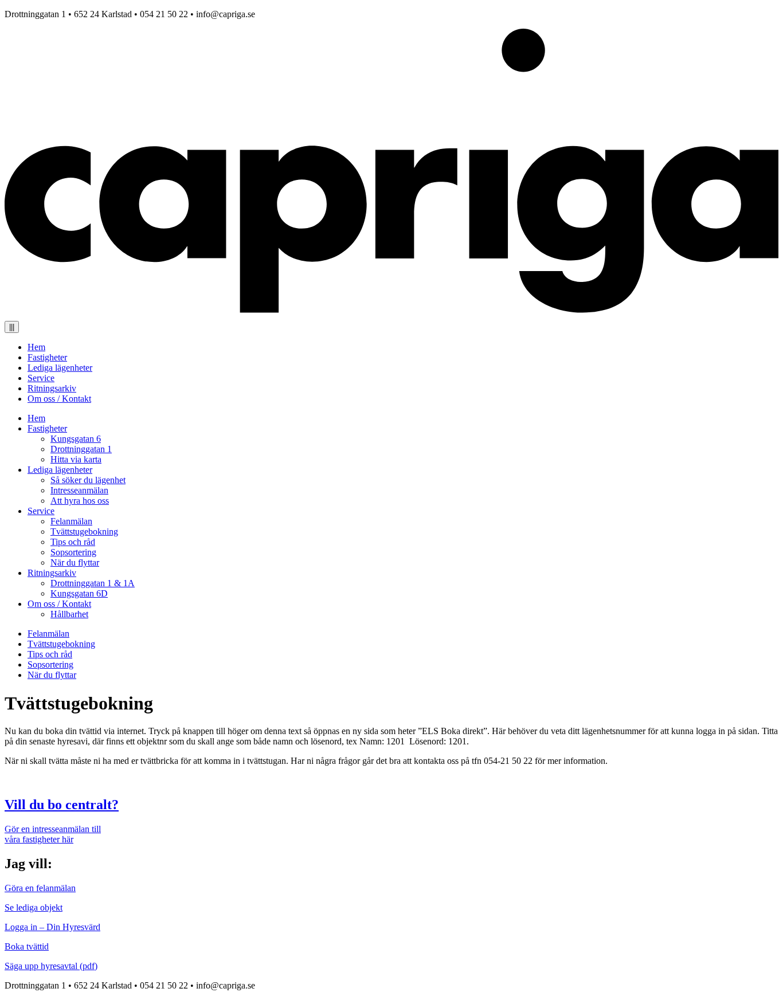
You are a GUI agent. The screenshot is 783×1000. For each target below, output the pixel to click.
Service (41, 378)
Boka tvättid (27, 946)
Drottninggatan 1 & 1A (92, 583)
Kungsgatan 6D (79, 593)
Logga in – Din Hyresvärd (52, 927)
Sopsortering (73, 552)
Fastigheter (47, 357)
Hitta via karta (75, 459)
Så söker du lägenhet (88, 480)
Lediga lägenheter (60, 367)
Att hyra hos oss (79, 500)
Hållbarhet (69, 614)
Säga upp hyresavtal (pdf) (51, 966)
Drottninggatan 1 (81, 449)
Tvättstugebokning (84, 531)
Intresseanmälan (79, 490)
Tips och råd (72, 542)
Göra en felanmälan (40, 888)
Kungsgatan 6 (75, 439)
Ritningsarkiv (52, 388)
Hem (36, 347)
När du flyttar (74, 562)
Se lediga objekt (33, 907)
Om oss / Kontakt (59, 398)
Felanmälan (71, 521)
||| (11, 327)
